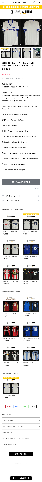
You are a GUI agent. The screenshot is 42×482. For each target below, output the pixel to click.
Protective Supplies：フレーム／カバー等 (15, 438)
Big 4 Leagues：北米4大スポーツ (12, 426)
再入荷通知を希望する (22, 182)
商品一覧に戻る (21, 454)
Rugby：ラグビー (7, 432)
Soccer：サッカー (7, 420)
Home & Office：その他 (9, 444)
